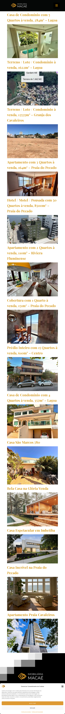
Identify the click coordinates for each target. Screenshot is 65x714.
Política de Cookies (26, 711)
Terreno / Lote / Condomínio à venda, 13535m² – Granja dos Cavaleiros (31, 114)
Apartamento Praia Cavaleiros (31, 614)
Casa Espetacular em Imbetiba (31, 530)
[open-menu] (56, 6)
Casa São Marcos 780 (23, 442)
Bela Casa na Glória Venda (27, 488)
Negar (32, 708)
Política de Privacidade (37, 711)
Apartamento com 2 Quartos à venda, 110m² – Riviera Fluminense (31, 253)
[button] (62, 686)
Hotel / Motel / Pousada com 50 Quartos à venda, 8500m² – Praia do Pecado (31, 205)
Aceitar (32, 703)
